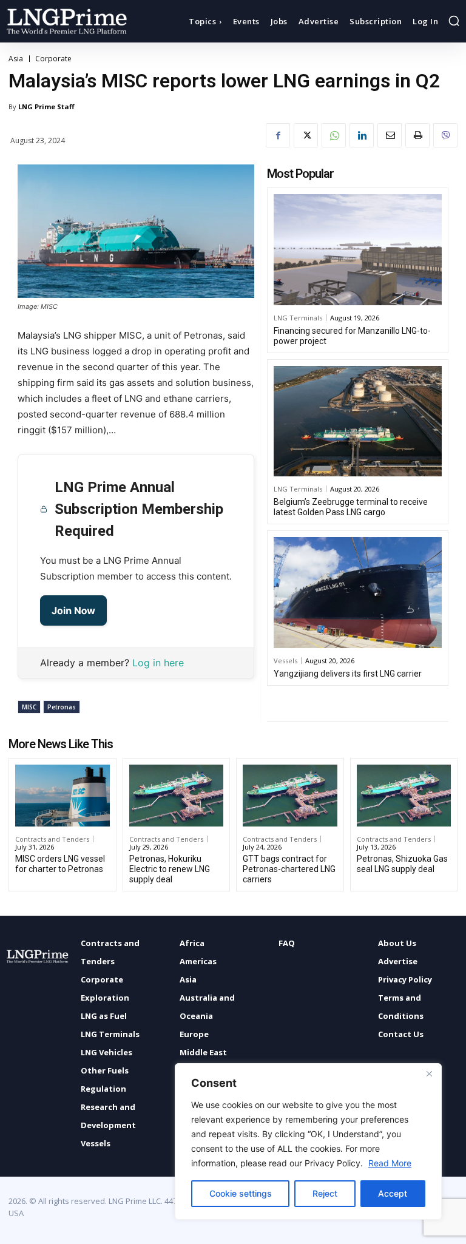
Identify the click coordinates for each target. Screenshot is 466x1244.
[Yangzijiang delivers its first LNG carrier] (358, 592)
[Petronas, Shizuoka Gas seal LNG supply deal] (404, 796)
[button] (454, 21)
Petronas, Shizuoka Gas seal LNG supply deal (402, 864)
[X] (306, 135)
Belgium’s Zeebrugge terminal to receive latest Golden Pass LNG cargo (351, 507)
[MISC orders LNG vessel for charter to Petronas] (62, 796)
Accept (392, 1193)
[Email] (389, 135)
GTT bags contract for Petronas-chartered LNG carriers (289, 869)
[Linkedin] (362, 135)
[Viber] (445, 135)
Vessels (285, 660)
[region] (308, 1141)
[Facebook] (278, 135)
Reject (324, 1193)
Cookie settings (240, 1193)
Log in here (158, 663)
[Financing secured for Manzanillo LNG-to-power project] (358, 249)
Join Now (73, 610)
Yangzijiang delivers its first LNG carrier (348, 673)
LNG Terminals (298, 317)
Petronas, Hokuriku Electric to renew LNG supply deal (169, 869)
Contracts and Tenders (52, 839)
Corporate (53, 59)
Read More (389, 1163)
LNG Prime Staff (46, 106)
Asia (15, 59)
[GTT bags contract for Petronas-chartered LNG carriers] (290, 796)
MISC (29, 707)
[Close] (429, 1073)
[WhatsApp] (334, 135)
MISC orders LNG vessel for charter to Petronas (60, 864)
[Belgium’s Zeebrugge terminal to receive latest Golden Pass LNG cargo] (358, 421)
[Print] (417, 135)
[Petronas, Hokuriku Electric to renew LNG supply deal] (176, 796)
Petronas (61, 707)
